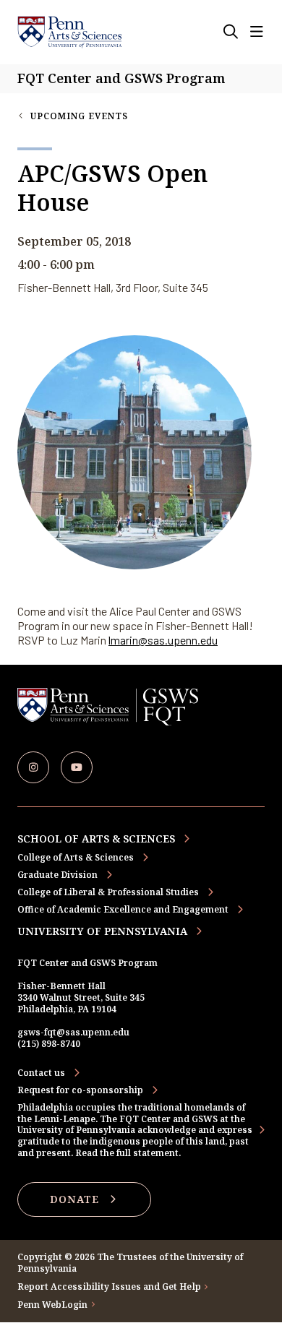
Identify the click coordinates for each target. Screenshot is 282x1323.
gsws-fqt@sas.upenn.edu (73, 1032)
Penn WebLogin (52, 1305)
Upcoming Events (79, 116)
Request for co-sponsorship (80, 1090)
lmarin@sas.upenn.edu (163, 640)
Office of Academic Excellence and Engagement (122, 909)
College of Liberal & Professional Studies (108, 892)
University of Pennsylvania (102, 931)
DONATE (74, 1199)
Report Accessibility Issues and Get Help (109, 1287)
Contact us (41, 1073)
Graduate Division (57, 875)
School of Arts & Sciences (96, 838)
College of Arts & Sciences (75, 857)
